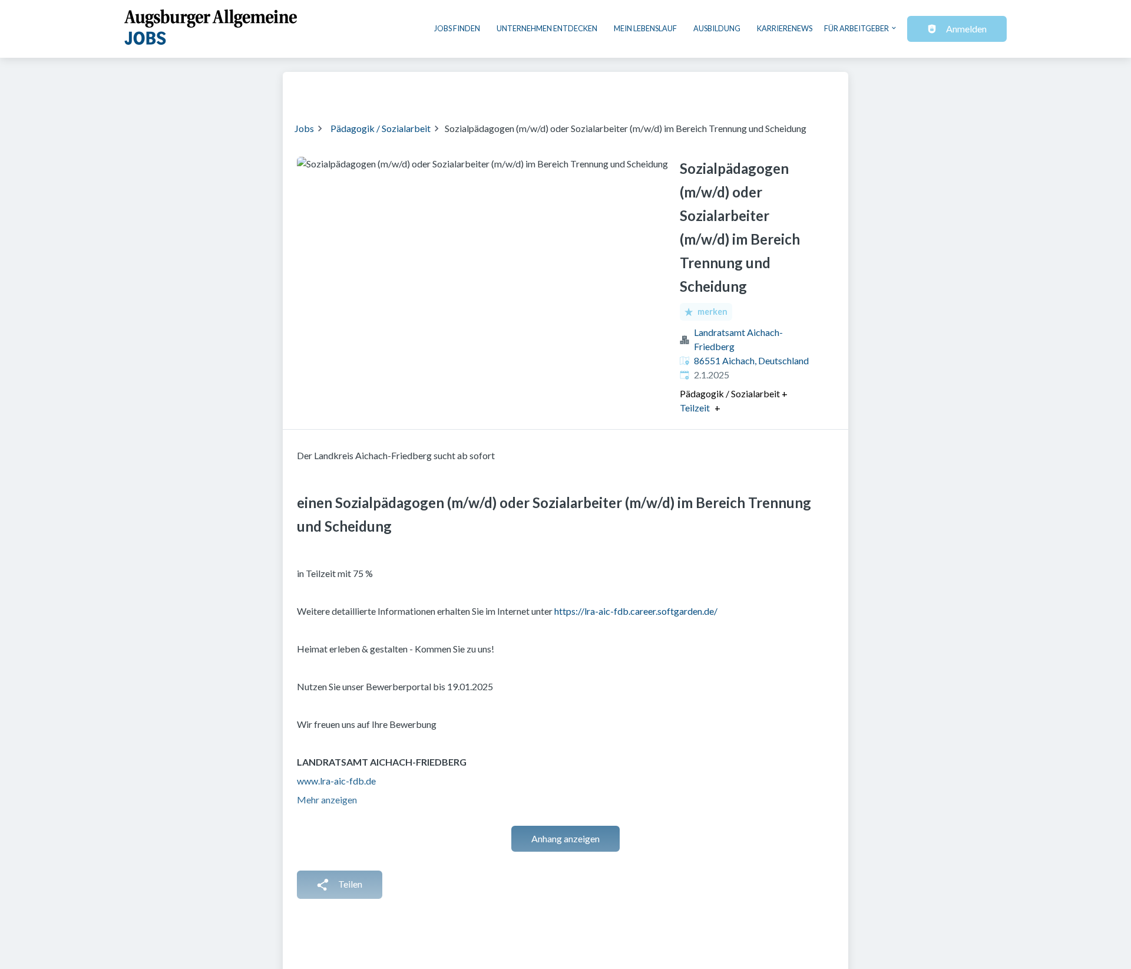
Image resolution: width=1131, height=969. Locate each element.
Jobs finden (457, 28)
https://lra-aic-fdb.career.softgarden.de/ (635, 611)
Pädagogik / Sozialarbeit (380, 128)
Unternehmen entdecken (547, 28)
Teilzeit (695, 408)
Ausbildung (716, 28)
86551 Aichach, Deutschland (751, 360)
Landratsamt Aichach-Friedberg (738, 339)
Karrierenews (784, 28)
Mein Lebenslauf (645, 28)
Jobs (304, 128)
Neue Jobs (740, 90)
